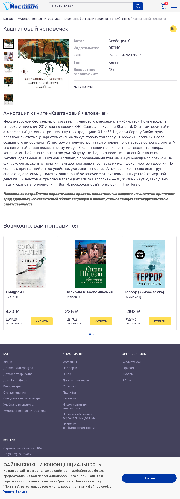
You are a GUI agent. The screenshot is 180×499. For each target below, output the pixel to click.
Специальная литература (22, 398)
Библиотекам (131, 362)
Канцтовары (12, 386)
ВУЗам (126, 380)
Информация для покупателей (75, 406)
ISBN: (78, 55)
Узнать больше (15, 492)
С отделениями (14, 392)
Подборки (70, 368)
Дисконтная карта (76, 380)
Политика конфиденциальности (79, 425)
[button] (90, 334)
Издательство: (87, 48)
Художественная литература (38, 18)
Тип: (77, 62)
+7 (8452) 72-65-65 (17, 454)
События (69, 386)
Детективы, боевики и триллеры (85, 18)
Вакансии (69, 398)
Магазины (70, 362)
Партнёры (70, 392)
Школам (127, 374)
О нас (67, 374)
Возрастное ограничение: (86, 72)
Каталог (9, 18)
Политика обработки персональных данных (79, 416)
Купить (42, 321)
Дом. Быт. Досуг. (15, 380)
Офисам (128, 368)
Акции (7, 362)
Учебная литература (18, 404)
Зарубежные (121, 18)
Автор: (79, 41)
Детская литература (18, 368)
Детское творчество (17, 374)
